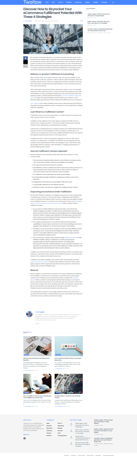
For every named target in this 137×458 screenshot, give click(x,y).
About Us (66, 455)
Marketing (78, 2)
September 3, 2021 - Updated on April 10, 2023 (46, 21)
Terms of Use (81, 455)
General (87, 2)
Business (69, 2)
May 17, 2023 (67, 406)
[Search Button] (113, 2)
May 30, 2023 (35, 370)
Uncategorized (62, 435)
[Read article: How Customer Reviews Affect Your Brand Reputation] (69, 346)
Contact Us (73, 455)
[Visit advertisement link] (53, 305)
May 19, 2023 (67, 368)
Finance (26, 354)
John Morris (28, 406)
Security (60, 430)
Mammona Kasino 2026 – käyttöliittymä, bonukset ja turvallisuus (82, 444)
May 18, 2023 (35, 406)
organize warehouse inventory (39, 262)
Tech (46, 2)
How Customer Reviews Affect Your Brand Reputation (68, 359)
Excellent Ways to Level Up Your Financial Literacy (67, 397)
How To (60, 2)
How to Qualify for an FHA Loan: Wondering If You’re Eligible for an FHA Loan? (37, 397)
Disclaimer (98, 455)
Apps (53, 2)
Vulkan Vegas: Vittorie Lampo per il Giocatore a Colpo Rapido (99, 15)
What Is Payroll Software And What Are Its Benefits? (36, 359)
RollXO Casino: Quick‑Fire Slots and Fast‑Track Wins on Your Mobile (99, 22)
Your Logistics (34, 103)
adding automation (71, 237)
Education (49, 428)
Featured (104, 2)
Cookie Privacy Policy (108, 455)
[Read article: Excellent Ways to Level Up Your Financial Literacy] (69, 384)
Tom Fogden (28, 21)
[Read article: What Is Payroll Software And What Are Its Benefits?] (37, 346)
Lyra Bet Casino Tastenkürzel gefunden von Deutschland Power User (100, 29)
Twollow (32, 2)
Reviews (95, 2)
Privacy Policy (90, 455)
